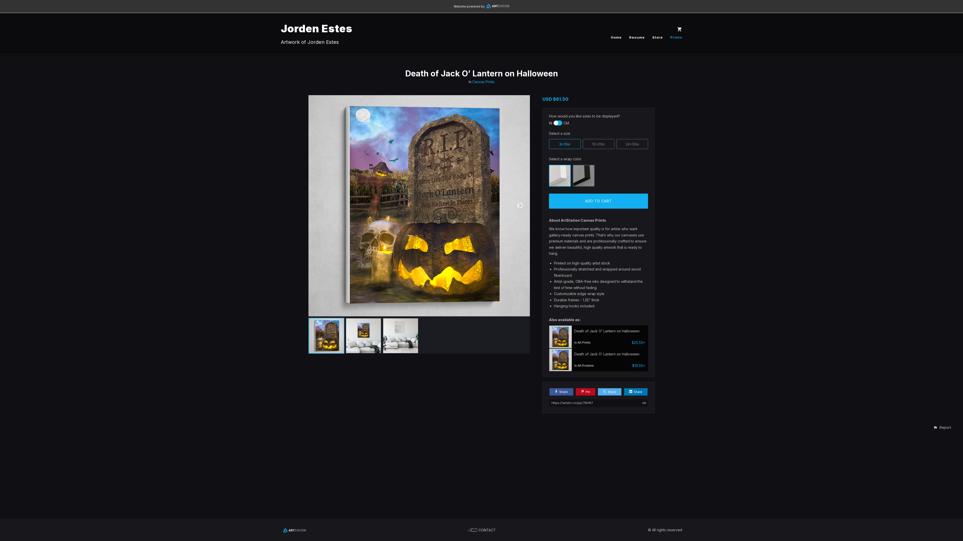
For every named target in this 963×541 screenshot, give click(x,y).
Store (657, 37)
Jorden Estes (316, 28)
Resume (637, 37)
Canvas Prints (483, 82)
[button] (942, 427)
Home (616, 37)
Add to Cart (598, 201)
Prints (676, 37)
